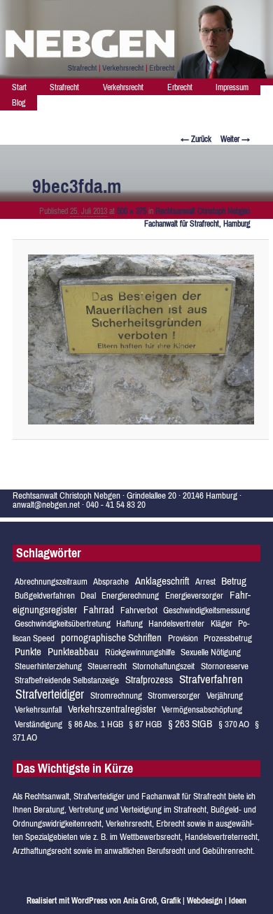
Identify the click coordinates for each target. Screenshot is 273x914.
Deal (88, 595)
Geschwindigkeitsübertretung (63, 623)
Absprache (111, 581)
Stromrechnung (116, 695)
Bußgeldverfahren (45, 595)
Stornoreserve (224, 666)
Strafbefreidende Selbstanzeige (67, 680)
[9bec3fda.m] (141, 339)
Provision (183, 638)
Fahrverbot (139, 610)
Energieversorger (194, 595)
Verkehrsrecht (123, 87)
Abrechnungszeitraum (51, 581)
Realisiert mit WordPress (67, 901)
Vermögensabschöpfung (202, 709)
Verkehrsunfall (38, 709)
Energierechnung (130, 595)
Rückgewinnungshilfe (140, 652)
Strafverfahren (211, 679)
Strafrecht (64, 87)
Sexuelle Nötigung (211, 652)
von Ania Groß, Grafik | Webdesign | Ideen (177, 901)
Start (19, 87)
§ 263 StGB (190, 723)
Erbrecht (179, 87)
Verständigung (38, 724)
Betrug (233, 581)
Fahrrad (98, 609)
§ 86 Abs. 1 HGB (95, 724)
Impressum (232, 87)
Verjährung (224, 695)
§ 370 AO (233, 724)
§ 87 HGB (145, 724)
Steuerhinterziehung (48, 666)
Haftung (129, 623)
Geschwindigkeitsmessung (206, 610)
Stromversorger (174, 695)
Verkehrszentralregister (112, 709)
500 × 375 (131, 211)
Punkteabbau (73, 651)
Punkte (28, 651)
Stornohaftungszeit (163, 666)
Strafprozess (149, 679)
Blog (18, 103)
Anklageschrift (162, 581)
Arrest (205, 581)
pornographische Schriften (111, 637)
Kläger (221, 623)
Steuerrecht (107, 666)
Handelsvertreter (176, 623)
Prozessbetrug (228, 638)
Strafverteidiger (49, 694)
